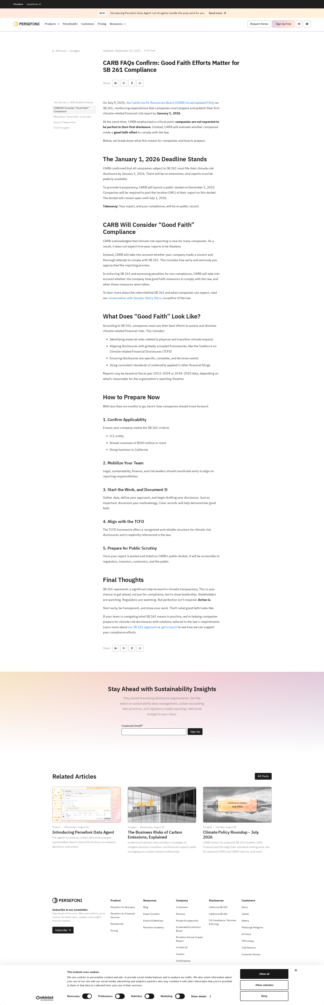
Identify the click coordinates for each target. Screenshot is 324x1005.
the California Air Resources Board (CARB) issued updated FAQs (170, 103)
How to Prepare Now (65, 122)
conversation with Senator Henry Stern (134, 298)
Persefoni (18, 4)
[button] (217, 13)
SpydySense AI (34, 4)
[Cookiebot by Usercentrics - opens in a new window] (45, 998)
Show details (198, 996)
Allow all (264, 973)
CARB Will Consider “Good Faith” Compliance (71, 109)
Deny (264, 996)
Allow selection (264, 985)
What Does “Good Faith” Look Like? (72, 116)
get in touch (169, 627)
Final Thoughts (62, 127)
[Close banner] (296, 970)
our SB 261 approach (142, 627)
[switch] (120, 996)
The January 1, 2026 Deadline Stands (73, 102)
